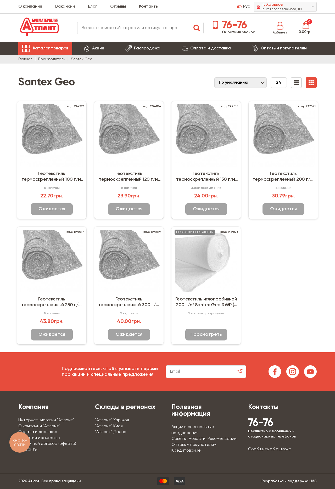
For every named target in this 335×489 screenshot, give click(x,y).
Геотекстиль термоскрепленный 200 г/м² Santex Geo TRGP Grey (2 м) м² (283, 176)
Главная (25, 59)
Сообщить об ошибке (269, 449)
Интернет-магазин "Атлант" (46, 420)
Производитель (51, 59)
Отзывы (118, 6)
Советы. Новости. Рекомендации (204, 439)
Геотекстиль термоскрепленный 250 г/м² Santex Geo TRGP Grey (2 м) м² (51, 302)
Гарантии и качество (39, 438)
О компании (30, 6)
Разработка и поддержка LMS (289, 481)
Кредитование (186, 450)
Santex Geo (81, 59)
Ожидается (51, 209)
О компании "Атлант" (39, 426)
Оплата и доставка (210, 48)
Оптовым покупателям (284, 48)
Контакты (149, 6)
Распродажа (147, 48)
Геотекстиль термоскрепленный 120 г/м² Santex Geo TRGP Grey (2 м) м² (129, 176)
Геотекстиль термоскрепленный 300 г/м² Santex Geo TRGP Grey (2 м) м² (129, 302)
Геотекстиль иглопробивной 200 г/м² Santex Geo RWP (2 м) (206, 302)
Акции (98, 48)
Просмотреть (206, 334)
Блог (92, 6)
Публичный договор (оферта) (47, 444)
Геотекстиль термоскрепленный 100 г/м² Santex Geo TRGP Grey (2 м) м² (51, 176)
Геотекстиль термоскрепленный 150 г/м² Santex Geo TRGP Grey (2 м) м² (206, 176)
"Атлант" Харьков (112, 420)
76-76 (233, 25)
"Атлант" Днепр (110, 432)
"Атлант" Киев (108, 426)
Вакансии (65, 6)
